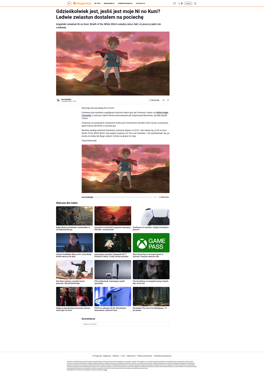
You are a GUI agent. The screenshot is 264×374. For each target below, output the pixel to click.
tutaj (105, 370)
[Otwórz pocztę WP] (174, 3)
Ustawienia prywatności (162, 356)
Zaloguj (188, 3)
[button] (180, 3)
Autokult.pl (140, 3)
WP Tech (97, 3)
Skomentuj (155, 100)
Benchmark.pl (109, 3)
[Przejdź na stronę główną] (69, 5)
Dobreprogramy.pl (125, 3)
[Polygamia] (83, 3)
